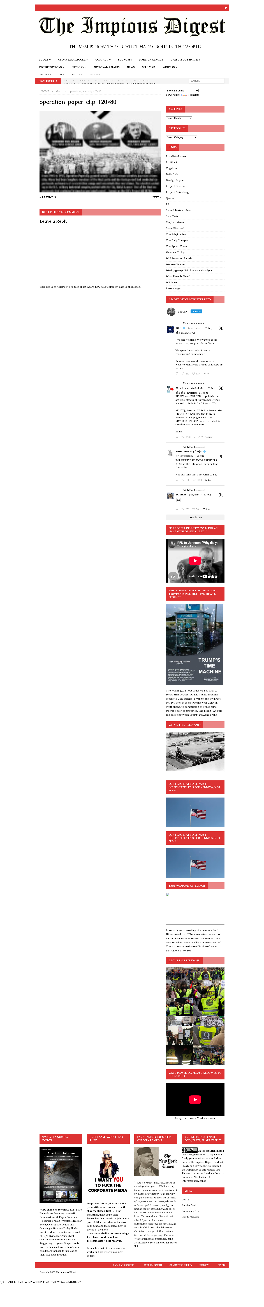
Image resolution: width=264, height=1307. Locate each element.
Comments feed (191, 1211)
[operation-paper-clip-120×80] (100, 190)
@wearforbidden (184, 455)
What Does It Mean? (178, 276)
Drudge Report (175, 180)
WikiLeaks (182, 388)
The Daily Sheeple (177, 240)
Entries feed (189, 1205)
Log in (185, 1199)
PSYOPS (221, 1265)
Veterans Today (175, 252)
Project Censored (176, 186)
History (78, 67)
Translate (194, 94)
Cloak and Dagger (71, 59)
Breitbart (171, 162)
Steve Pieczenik (175, 228)
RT (167, 204)
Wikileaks (171, 282)
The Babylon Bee (176, 234)
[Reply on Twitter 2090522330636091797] (178, 437)
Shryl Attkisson (175, 222)
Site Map (148, 67)
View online (47, 1209)
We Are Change (175, 264)
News (131, 67)
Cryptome (172, 168)
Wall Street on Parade (179, 258)
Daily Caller (173, 174)
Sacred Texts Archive (178, 210)
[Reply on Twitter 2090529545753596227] (178, 373)
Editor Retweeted (196, 323)
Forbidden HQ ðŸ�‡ (189, 451)
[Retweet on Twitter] (184, 323)
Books (43, 59)
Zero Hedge (173, 288)
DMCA (62, 74)
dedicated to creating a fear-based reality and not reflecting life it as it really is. (108, 1237)
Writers (168, 67)
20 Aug (208, 328)
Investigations (50, 67)
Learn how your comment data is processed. (114, 286)
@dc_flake (194, 494)
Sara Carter (173, 216)
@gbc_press (193, 328)
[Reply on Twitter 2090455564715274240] (178, 509)
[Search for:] (206, 80)
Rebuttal (77, 74)
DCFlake (181, 494)
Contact (101, 59)
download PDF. (66, 1209)
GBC (178, 328)
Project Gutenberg (177, 192)
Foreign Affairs (151, 59)
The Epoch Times (176, 246)
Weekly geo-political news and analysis (189, 270)
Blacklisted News (176, 156)
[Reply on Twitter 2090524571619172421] (178, 480)
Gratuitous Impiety (185, 59)
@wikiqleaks (197, 388)
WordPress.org (190, 1216)
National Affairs (107, 67)
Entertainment (152, 1265)
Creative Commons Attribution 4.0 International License (203, 1177)
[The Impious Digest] (132, 53)
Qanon (170, 198)
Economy (125, 59)
